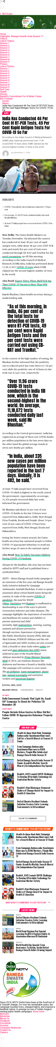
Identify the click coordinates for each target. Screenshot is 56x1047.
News (5, 103)
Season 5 (4, 52)
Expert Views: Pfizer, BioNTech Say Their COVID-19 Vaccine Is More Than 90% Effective (26, 284)
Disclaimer (5, 1023)
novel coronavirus (11, 256)
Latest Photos (7, 66)
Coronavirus (26, 690)
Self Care (4, 89)
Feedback (5, 1020)
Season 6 (4, 54)
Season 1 (4, 43)
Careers (4, 1032)
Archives (4, 1013)
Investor (4, 1025)
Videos (3, 38)
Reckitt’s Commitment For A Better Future (20, 96)
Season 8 (4, 59)
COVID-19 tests (25, 267)
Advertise (5, 1016)
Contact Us (5, 1030)
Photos (3, 64)
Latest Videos (7, 41)
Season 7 (4, 57)
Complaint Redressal (10, 1027)
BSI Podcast (6, 98)
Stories (3, 94)
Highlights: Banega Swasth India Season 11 (22, 36)
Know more (38, 1011)
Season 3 (4, 47)
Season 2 (4, 45)
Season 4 (4, 50)
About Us (4, 1018)
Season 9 (4, 61)
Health (3, 91)
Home (3, 34)
